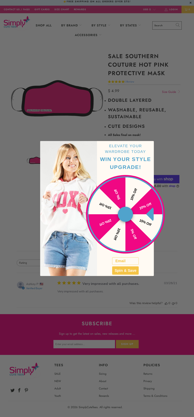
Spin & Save (125, 270)
